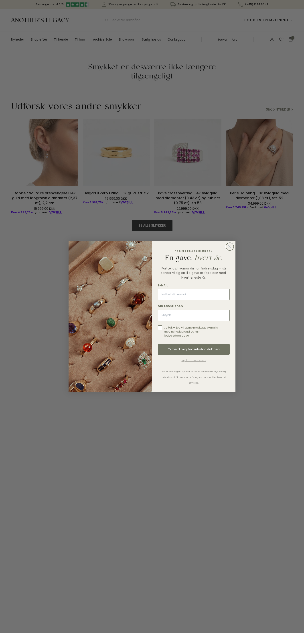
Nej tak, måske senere (194, 360)
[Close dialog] (230, 247)
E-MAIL (163, 285)
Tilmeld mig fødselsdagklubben (194, 349)
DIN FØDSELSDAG (170, 306)
